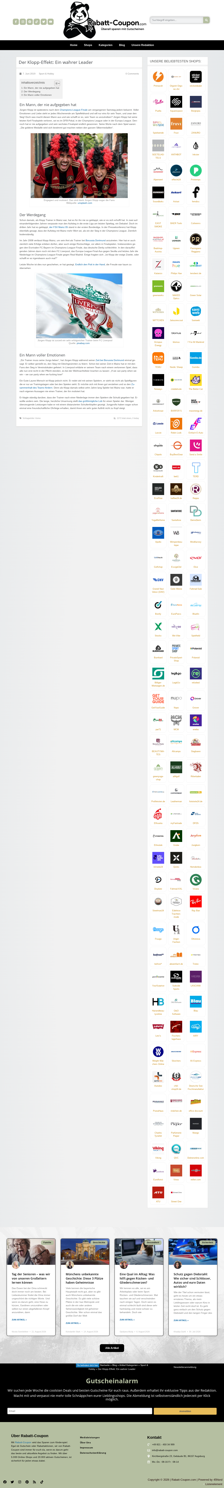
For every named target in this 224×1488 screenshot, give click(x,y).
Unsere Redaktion (143, 45)
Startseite (105, 1365)
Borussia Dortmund (96, 240)
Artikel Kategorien (128, 1365)
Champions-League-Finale (74, 110)
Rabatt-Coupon (23, 1442)
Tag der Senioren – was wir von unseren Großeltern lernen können (31, 1278)
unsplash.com (85, 203)
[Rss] (34, 1482)
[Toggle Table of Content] (55, 83)
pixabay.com (83, 343)
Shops (88, 45)
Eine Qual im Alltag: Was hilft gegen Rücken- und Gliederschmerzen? (137, 1278)
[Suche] (206, 20)
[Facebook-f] (16, 22)
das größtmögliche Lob (90, 401)
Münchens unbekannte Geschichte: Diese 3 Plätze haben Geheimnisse (84, 1278)
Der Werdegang (32, 91)
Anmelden (185, 1411)
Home (73, 45)
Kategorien (105, 45)
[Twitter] (44, 22)
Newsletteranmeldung (185, 1367)
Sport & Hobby (46, 73)
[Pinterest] (30, 22)
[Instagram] (23, 22)
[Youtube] (51, 22)
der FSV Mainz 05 (58, 227)
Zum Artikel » (19, 1320)
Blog (122, 45)
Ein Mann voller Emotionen (38, 95)
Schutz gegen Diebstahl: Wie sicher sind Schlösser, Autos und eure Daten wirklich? (192, 1280)
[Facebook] (5, 1482)
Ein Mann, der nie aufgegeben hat (41, 88)
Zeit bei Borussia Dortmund (110, 360)
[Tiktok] (37, 22)
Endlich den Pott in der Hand (90, 264)
